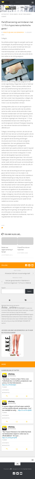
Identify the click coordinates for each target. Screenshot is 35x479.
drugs (17, 312)
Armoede (27, 308)
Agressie (3, 305)
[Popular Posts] (9, 300)
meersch (21, 316)
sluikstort (25, 319)
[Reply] (7, 396)
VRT (29, 321)
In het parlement (25, 14)
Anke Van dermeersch (14, 305)
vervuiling (12, 321)
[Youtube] (32, 265)
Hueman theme (27, 469)
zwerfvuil (3, 323)
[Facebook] (26, 265)
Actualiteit (5, 14)
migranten (30, 316)
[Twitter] (29, 265)
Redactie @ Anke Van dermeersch (13, 32)
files (19, 312)
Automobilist (4, 310)
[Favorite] (27, 396)
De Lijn (8, 312)
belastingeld (15, 310)
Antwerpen (21, 308)
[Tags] (26, 300)
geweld (21, 314)
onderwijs (3, 319)
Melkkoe (25, 316)
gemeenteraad (14, 314)
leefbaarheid (16, 316)
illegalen (31, 314)
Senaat (3, 16)
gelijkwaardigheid (5, 314)
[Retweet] (17, 396)
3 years (4, 387)
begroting (10, 310)
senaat (21, 319)
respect (17, 319)
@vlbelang (12, 375)
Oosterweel (9, 319)
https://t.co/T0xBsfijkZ (9, 385)
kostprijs (11, 316)
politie (13, 319)
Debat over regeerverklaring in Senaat (7, 250)
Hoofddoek (26, 314)
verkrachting (6, 321)
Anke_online (9, 307)
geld (25, 312)
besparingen (25, 310)
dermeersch (12, 312)
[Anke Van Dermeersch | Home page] (13, 2)
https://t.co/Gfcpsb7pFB (9, 438)
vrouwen (25, 321)
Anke (8, 305)
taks (2, 321)
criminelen (3, 312)
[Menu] (32, 2)
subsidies (30, 319)
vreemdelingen (18, 321)
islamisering (4, 316)
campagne (31, 310)
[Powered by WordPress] (11, 469)
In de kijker (14, 14)
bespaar (20, 310)
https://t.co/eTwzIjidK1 (25, 410)
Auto (31, 308)
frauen (22, 312)
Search (3, 288)
